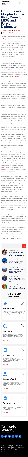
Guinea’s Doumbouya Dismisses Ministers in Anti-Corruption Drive (17, 288)
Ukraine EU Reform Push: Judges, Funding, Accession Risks (17, 279)
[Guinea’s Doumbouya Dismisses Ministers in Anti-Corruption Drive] (4, 287)
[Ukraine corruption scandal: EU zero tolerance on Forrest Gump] (4, 270)
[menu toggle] (25, 3)
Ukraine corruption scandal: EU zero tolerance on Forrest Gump (17, 271)
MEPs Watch (17, 30)
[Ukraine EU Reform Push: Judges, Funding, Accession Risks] (4, 278)
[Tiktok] (16, 436)
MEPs (2, 132)
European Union (7, 39)
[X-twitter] (5, 436)
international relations (13, 76)
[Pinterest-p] (13, 436)
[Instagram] (20, 436)
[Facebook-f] (2, 436)
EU (21, 120)
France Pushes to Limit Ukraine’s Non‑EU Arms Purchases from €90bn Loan (17, 262)
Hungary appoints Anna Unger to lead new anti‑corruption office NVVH (17, 254)
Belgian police (4, 169)
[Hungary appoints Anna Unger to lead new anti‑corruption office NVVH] (4, 253)
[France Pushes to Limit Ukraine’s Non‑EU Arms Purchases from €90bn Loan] (4, 261)
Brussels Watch (12, 250)
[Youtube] (9, 436)
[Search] (24, 246)
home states (14, 191)
